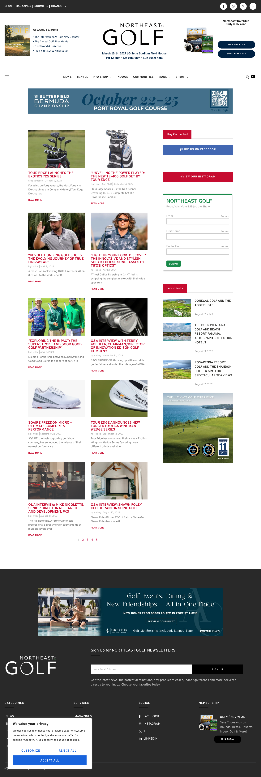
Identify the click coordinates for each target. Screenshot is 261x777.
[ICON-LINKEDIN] (253, 6)
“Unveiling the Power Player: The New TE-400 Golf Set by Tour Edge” (118, 176)
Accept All (49, 760)
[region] (50, 743)
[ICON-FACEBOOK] (223, 6)
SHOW (8, 6)
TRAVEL (82, 77)
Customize (30, 750)
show (180, 77)
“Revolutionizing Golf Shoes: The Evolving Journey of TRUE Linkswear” (56, 259)
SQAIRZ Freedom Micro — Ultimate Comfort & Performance (50, 426)
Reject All (67, 750)
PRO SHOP (100, 77)
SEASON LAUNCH (45, 30)
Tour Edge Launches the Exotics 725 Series (51, 175)
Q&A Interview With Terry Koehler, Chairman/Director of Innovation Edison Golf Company (118, 346)
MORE (163, 77)
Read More (35, 200)
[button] (247, 77)
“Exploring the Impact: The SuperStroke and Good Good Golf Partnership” (55, 344)
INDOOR (122, 77)
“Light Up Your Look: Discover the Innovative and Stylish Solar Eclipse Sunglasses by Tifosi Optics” (118, 260)
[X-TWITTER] (243, 6)
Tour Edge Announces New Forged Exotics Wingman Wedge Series (115, 426)
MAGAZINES (23, 6)
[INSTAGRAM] (233, 6)
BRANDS (56, 6)
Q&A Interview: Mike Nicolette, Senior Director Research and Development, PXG (56, 508)
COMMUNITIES (143, 77)
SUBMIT (39, 6)
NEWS (67, 77)
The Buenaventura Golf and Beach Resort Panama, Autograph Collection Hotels (213, 334)
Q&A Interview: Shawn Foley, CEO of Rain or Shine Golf (116, 507)
